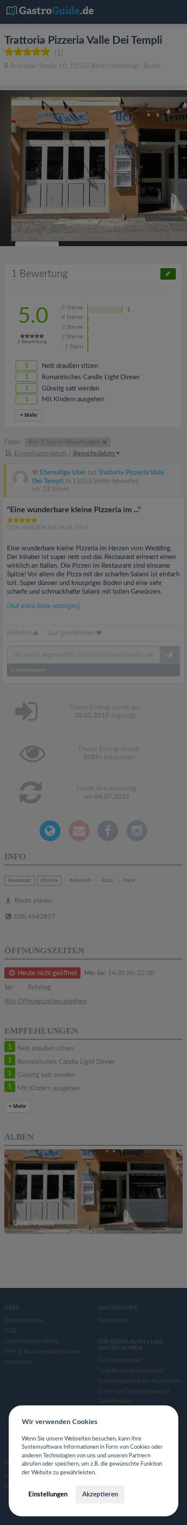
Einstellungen (47, 1494)
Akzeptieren (100, 1494)
